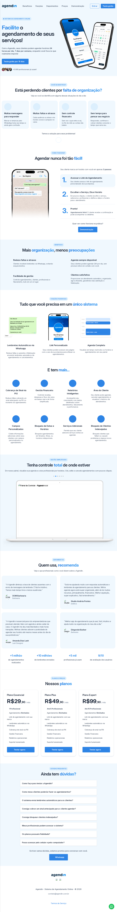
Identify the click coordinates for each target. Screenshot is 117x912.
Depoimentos (52, 6)
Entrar (94, 6)
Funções (39, 6)
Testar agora (19, 750)
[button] (53, 476)
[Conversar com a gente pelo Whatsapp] (111, 906)
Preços (65, 6)
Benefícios (27, 6)
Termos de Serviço (58, 903)
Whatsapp (59, 857)
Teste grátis (108, 6)
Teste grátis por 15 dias (14, 61)
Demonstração (77, 6)
